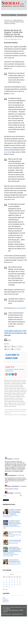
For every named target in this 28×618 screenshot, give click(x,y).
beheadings (7, 381)
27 (19, 584)
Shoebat (7, 39)
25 (14, 584)
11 (14, 580)
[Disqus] (15, 435)
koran (22, 390)
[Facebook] (12, 374)
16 (9, 582)
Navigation (13, 15)
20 (19, 582)
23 (9, 584)
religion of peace (12, 403)
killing (18, 390)
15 (6, 582)
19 (17, 582)
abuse (7, 380)
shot (16, 404)
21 (4, 584)
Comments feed (6, 600)
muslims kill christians (17, 399)
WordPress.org (5, 601)
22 (6, 584)
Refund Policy (18, 607)
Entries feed (5, 599)
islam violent (12, 388)
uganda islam (21, 404)
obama (6, 401)
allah (10, 380)
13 (19, 580)
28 (4, 586)
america (15, 380)
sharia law (11, 404)
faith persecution (14, 385)
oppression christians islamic (16, 401)
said (10, 68)
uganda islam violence (10, 406)
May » (6, 589)
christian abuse (15, 381)
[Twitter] (9, 374)
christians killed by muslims (18, 383)
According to (8, 152)
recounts (11, 93)
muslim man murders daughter (12, 396)
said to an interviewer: (19, 308)
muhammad (23, 391)
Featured (20, 39)
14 (4, 582)
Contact (12, 607)
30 (9, 586)
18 (14, 582)
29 (6, 586)
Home (11, 20)
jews (15, 390)
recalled (12, 199)
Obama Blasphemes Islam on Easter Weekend (16, 414)
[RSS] (6, 374)
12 (17, 580)
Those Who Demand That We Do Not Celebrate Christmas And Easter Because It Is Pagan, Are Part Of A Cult (15, 411)
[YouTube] (15, 374)
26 (17, 584)
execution (6, 385)
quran (5, 403)
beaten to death (21, 380)
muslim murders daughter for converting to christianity (14, 398)
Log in (4, 597)
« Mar (4, 589)
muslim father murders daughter (12, 393)
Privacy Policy (6, 607)
